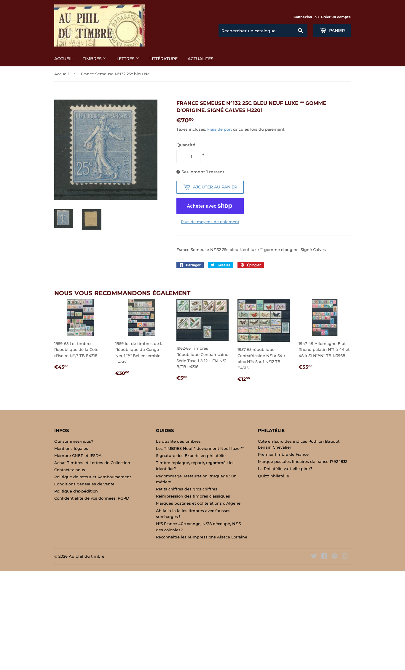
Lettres (126, 58)
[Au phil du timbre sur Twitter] (314, 556)
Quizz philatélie (273, 476)
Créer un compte (336, 17)
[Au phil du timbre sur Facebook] (324, 556)
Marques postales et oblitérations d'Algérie (198, 503)
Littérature (163, 58)
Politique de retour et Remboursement (92, 476)
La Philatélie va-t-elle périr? (285, 468)
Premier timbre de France (283, 454)
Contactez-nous (69, 469)
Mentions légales (71, 448)
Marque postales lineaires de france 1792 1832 (302, 461)
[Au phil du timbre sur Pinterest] (334, 556)
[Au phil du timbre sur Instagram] (345, 556)
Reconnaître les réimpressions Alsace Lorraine (201, 537)
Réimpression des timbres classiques (193, 496)
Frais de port (219, 129)
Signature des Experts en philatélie (191, 455)
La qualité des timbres (178, 441)
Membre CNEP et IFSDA (78, 455)
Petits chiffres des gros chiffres (186, 489)
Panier (336, 30)
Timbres (93, 58)
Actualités (200, 58)
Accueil (63, 58)
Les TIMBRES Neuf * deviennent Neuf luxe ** (200, 448)
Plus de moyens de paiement (210, 221)
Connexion (303, 17)
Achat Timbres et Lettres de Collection (92, 462)
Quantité (185, 145)
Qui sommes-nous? (73, 441)
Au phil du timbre (86, 556)
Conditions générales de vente (84, 484)
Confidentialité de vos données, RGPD (91, 498)
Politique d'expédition (76, 491)
